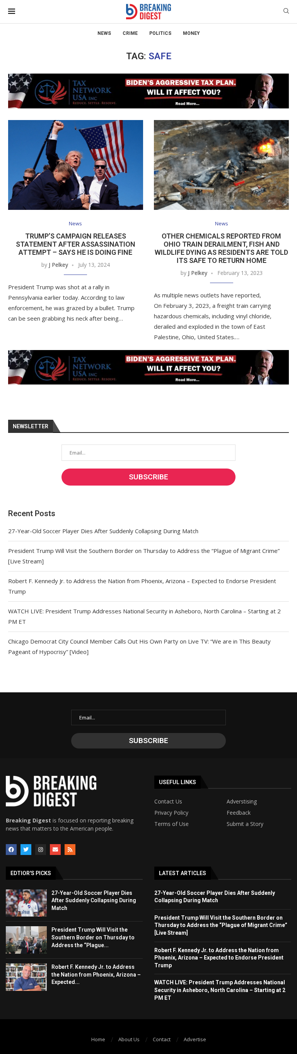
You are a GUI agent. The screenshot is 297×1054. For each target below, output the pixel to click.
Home (98, 1039)
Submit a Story (245, 824)
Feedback (239, 812)
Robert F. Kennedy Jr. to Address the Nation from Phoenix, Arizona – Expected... (96, 974)
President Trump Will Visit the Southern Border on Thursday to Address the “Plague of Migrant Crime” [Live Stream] (220, 925)
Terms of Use (171, 824)
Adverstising (242, 801)
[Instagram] (40, 849)
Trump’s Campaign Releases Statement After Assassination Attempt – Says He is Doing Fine (75, 244)
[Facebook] (11, 849)
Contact (162, 1039)
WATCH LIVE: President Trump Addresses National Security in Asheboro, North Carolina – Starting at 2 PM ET (219, 990)
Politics (160, 33)
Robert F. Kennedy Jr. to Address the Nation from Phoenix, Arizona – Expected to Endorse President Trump (218, 957)
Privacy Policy (171, 812)
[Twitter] (25, 849)
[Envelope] (55, 849)
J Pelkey (58, 264)
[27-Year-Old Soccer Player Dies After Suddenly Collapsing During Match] (26, 903)
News (104, 33)
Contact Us (168, 801)
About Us (129, 1039)
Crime (130, 33)
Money (191, 33)
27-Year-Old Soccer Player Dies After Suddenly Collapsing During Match (103, 531)
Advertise (195, 1039)
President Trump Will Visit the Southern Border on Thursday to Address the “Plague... (93, 937)
